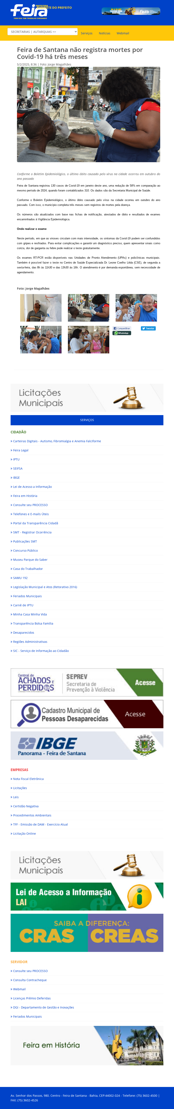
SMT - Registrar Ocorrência (32, 532)
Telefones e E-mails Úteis (30, 514)
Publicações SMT (24, 541)
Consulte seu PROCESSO (30, 505)
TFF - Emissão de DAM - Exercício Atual (40, 824)
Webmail (123, 33)
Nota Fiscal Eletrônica (28, 779)
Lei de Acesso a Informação (32, 487)
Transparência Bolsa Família (32, 623)
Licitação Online (24, 833)
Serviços (87, 33)
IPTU (16, 459)
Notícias (104, 33)
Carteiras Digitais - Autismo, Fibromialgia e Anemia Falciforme (56, 441)
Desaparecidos (23, 633)
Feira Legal (20, 450)
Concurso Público (25, 550)
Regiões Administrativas (29, 642)
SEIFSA (17, 468)
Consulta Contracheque (29, 980)
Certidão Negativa (25, 806)
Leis (15, 797)
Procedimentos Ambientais (31, 815)
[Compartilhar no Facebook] (121, 328)
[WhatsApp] (121, 333)
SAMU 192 (20, 578)
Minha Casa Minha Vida (29, 614)
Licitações (19, 788)
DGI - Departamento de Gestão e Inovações (43, 1007)
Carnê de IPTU (22, 605)
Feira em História (24, 496)
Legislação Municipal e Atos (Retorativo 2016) (44, 587)
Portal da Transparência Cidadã (35, 523)
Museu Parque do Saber (30, 560)
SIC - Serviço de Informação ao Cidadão (40, 651)
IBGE (16, 478)
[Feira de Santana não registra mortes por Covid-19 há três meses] (41, 308)
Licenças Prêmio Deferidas (31, 998)
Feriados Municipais (27, 596)
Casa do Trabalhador (27, 569)
